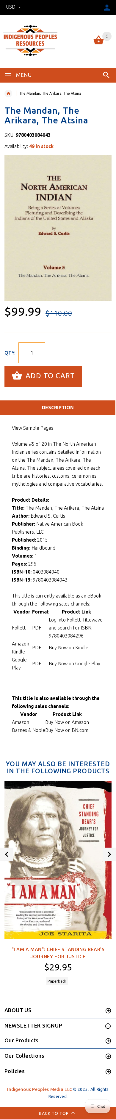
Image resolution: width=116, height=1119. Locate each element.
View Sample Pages (32, 428)
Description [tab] (58, 407)
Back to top (54, 1113)
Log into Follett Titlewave (76, 619)
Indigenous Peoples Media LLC (39, 1089)
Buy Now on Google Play (74, 663)
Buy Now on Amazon (67, 722)
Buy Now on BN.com (66, 730)
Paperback (57, 981)
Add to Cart (49, 376)
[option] (58, 228)
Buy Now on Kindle (68, 647)
